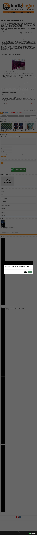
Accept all (30, 271)
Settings (25, 271)
